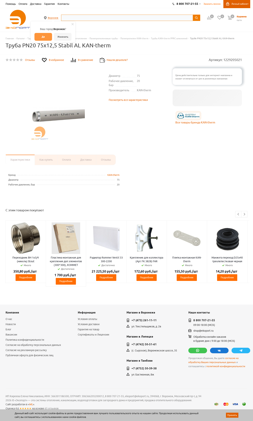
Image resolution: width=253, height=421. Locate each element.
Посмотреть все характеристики (128, 99)
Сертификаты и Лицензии (93, 334)
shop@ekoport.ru (203, 330)
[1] (7, 59)
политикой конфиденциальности (225, 366)
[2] (11, 59)
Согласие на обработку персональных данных (33, 344)
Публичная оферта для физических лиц (29, 355)
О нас (9, 319)
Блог (8, 329)
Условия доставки (88, 324)
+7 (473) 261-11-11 (144, 320)
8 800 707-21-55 (204, 320)
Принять (232, 415)
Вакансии (11, 334)
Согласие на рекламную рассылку (26, 350)
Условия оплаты (87, 319)
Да (43, 36)
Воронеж (53, 17)
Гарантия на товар (88, 329)
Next (244, 214)
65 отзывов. (52, 408)
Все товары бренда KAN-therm (195, 122)
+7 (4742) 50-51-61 (144, 344)
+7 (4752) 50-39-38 (144, 368)
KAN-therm (113, 174)
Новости (11, 324)
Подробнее (25, 277)
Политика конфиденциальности (25, 339)
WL (31, 404)
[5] (21, 59)
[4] (18, 59)
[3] (14, 59)
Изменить (63, 36)
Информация (87, 312)
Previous (238, 214)
